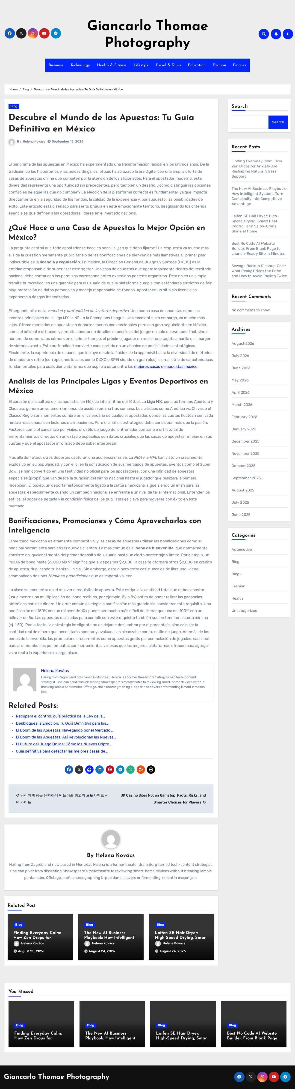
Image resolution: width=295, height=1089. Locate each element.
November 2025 (246, 453)
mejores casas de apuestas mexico (166, 366)
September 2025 (246, 478)
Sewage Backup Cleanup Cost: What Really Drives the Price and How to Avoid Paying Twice (259, 271)
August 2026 (243, 343)
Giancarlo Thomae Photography (56, 1077)
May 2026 (240, 380)
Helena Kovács (34, 141)
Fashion (219, 65)
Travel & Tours (168, 65)
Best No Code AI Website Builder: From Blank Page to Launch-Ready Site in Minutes (258, 248)
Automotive (242, 549)
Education (197, 65)
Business (56, 65)
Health (237, 598)
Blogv (237, 574)
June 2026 (241, 368)
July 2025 (240, 502)
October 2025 (244, 466)
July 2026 (240, 356)
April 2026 (241, 392)
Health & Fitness (112, 65)
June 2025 (241, 514)
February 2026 (245, 417)
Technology (80, 65)
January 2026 (244, 429)
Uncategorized (245, 610)
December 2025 (246, 441)
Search (240, 106)
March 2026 (242, 404)
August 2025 (243, 490)
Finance (240, 65)
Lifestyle (141, 65)
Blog (14, 106)
